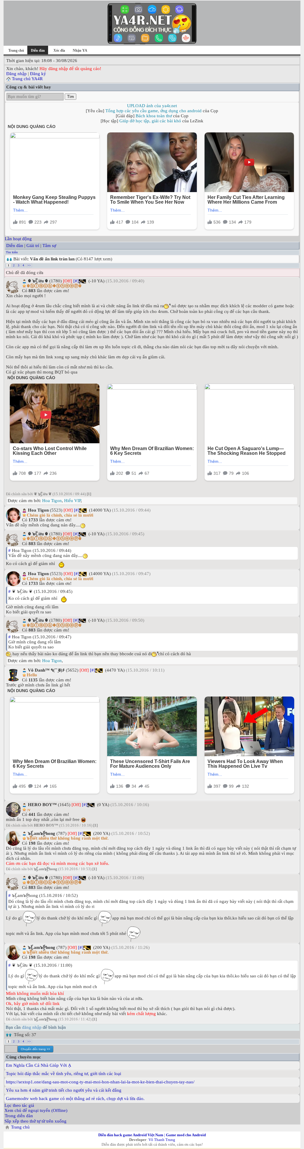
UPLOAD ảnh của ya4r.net (152, 105)
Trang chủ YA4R (27, 78)
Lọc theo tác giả (19, 1105)
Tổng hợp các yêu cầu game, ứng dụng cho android (153, 110)
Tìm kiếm (12, 252)
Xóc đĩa (59, 50)
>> (29, 265)
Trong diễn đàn (19, 1115)
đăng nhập (32, 1027)
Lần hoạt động (18, 238)
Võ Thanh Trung (161, 1139)
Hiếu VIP (72, 500)
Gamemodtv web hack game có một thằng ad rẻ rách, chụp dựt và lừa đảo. (75, 1098)
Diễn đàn (14, 245)
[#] (76, 280)
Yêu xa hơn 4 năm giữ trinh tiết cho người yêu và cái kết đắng (63, 1090)
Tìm (70, 96)
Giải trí (32, 245)
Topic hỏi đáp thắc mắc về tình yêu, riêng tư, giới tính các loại (63, 1073)
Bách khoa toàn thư (154, 115)
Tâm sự (49, 245)
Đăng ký (38, 73)
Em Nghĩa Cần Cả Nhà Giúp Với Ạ (38, 1065)
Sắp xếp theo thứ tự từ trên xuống (35, 1121)
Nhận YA (80, 50)
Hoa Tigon (52, 500)
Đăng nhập (16, 73)
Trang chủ (16, 50)
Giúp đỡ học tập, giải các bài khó (150, 120)
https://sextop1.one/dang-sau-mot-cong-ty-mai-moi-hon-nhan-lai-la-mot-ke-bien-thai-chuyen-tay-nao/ (100, 1082)
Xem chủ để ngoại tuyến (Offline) (35, 1110)
